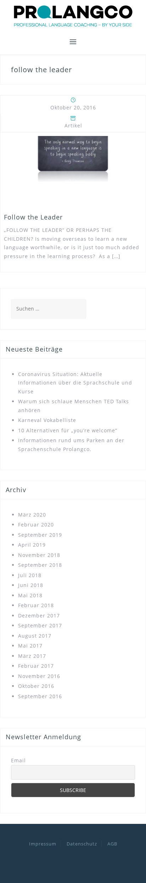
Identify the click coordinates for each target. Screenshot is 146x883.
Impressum (42, 844)
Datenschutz (82, 844)
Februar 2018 (36, 605)
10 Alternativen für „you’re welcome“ (67, 430)
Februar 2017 (36, 665)
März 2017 (32, 656)
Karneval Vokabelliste (47, 420)
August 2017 (34, 635)
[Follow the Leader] (73, 170)
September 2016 (40, 696)
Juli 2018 (29, 575)
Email (18, 760)
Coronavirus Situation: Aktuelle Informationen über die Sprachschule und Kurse (75, 383)
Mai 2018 (30, 595)
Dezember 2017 (39, 615)
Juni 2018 (30, 585)
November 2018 (39, 555)
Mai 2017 (30, 645)
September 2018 (40, 565)
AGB (112, 844)
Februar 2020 (36, 524)
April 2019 (32, 544)
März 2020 (32, 514)
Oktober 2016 (36, 686)
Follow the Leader (33, 217)
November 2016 (39, 676)
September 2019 (40, 534)
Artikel (73, 125)
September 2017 (40, 625)
